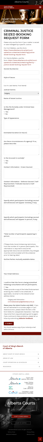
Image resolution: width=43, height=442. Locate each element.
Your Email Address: (11, 274)
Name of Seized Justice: (13, 98)
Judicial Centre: (10, 90)
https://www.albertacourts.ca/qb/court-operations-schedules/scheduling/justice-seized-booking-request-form (19, 52)
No (7, 114)
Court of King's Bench (21, 416)
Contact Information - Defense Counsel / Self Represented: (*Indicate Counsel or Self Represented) (21, 184)
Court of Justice (21, 423)
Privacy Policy (30, 432)
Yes (7, 112)
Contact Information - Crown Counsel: (18, 167)
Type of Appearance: (11, 118)
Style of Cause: (9, 77)
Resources (7, 366)
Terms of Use (11, 432)
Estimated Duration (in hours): (15, 133)
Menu (39, 7)
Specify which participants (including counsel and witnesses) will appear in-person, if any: (21, 218)
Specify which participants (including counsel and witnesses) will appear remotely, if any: (21, 202)
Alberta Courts (31, 434)
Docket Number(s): (11, 69)
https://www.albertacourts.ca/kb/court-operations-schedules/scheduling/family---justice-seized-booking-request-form (20, 62)
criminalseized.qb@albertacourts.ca (21, 302)
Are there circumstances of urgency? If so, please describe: (20, 142)
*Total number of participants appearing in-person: (20, 235)
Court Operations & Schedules (15, 362)
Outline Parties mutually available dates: (19, 259)
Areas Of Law (8, 358)
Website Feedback (11, 434)
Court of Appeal (21, 410)
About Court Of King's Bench (14, 354)
